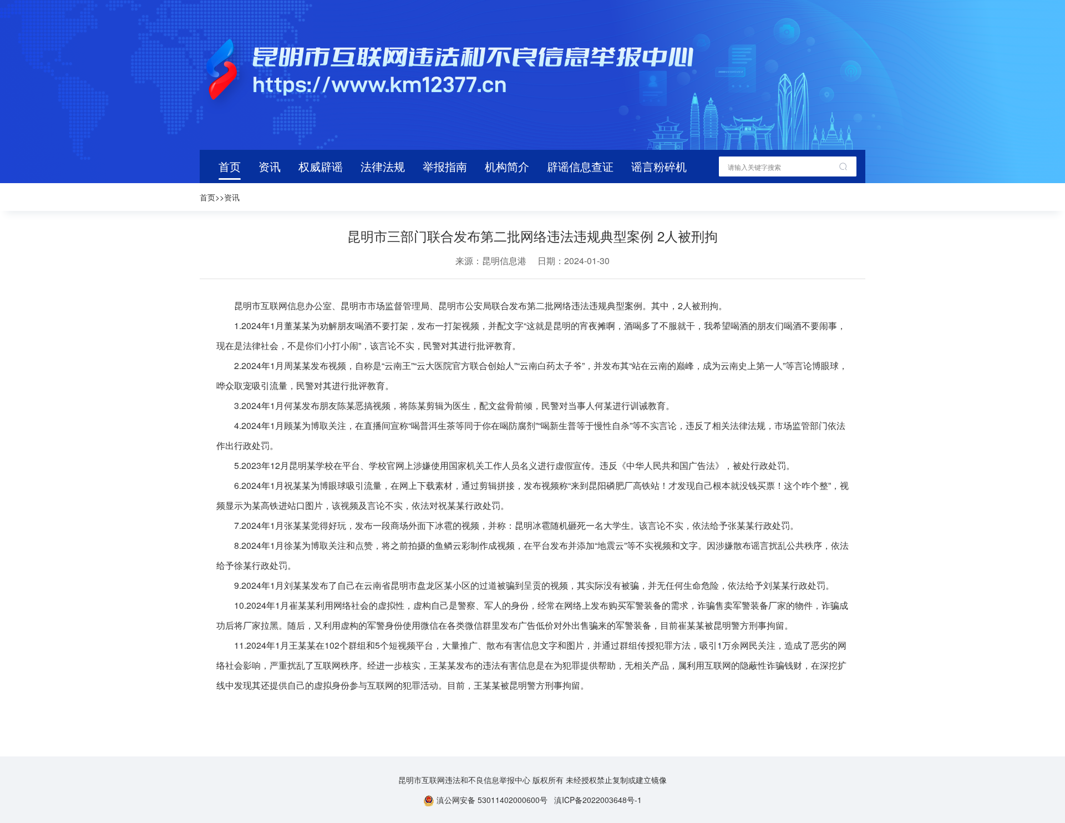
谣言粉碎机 (659, 166)
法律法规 (383, 166)
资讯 (269, 166)
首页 (230, 166)
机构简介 (507, 166)
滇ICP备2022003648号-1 (598, 799)
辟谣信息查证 (580, 166)
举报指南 (445, 166)
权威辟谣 (320, 166)
